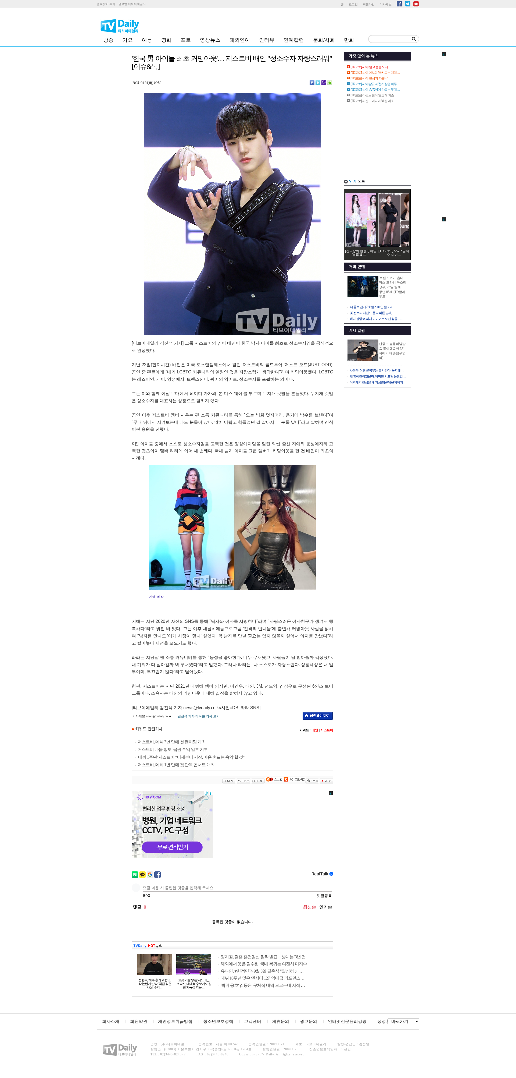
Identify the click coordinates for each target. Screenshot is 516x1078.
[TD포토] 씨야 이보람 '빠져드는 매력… (375, 73)
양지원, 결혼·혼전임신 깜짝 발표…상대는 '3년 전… (265, 957)
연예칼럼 (294, 40)
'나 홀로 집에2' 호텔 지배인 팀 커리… (373, 307)
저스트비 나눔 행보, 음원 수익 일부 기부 (173, 749)
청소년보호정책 (218, 1021)
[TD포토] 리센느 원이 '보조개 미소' (372, 95)
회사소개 (110, 1021)
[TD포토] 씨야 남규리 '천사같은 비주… (375, 84)
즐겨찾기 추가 (106, 4)
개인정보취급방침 (175, 1021)
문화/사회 (324, 40)
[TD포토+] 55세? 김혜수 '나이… (393, 253)
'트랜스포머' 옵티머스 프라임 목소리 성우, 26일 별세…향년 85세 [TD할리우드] (392, 287)
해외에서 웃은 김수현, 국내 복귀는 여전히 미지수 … (266, 964)
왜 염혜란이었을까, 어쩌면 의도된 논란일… (378, 376)
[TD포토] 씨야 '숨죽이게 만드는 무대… (375, 89)
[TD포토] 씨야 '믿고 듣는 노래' (369, 67)
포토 (186, 40)
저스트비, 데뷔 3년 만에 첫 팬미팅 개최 (172, 742)
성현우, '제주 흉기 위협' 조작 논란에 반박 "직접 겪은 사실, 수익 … (154, 983)
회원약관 (138, 1021)
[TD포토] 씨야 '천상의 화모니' (369, 78)
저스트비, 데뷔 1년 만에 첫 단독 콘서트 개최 (176, 764)
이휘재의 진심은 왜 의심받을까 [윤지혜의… (378, 382)
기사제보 (386, 4)
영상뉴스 (210, 40)
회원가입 (369, 4)
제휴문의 (280, 1021)
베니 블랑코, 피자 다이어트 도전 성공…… (376, 319)
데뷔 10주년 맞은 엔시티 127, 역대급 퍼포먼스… (262, 978)
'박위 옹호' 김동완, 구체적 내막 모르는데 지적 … (263, 985)
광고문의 (308, 1021)
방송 (108, 40)
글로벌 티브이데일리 (132, 4)
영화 (166, 40)
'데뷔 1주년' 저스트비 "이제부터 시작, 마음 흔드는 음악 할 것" (191, 757)
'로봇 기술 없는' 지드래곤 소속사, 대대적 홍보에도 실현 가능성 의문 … (194, 983)
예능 (147, 40)
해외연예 (240, 40)
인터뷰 (266, 40)
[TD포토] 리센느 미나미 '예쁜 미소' (372, 101)
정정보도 (386, 1021)
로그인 (353, 4)
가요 (128, 40)
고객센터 (252, 1021)
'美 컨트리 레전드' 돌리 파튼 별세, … (372, 313)
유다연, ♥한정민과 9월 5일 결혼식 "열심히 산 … (262, 971)
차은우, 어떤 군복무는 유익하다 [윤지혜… (376, 370)
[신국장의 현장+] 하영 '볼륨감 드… (361, 253)
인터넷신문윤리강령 (347, 1021)
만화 (349, 40)
